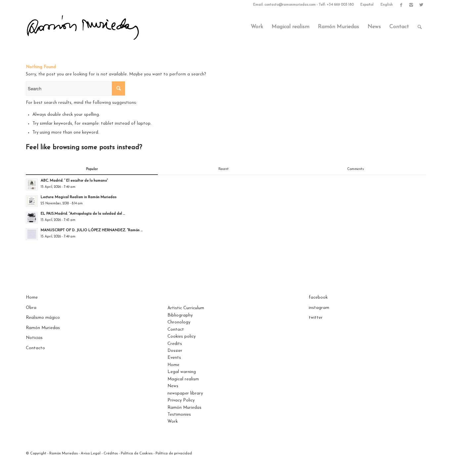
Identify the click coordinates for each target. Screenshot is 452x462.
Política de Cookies (137, 453)
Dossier (174, 351)
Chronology (178, 322)
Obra (31, 308)
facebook (318, 297)
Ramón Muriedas (43, 328)
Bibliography (180, 315)
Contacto (35, 348)
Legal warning (181, 372)
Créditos (111, 453)
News (172, 386)
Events (174, 358)
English (387, 5)
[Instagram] (411, 5)
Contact (175, 329)
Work (172, 421)
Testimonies (179, 414)
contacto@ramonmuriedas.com (290, 5)
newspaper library (185, 393)
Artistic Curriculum (185, 308)
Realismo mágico (43, 317)
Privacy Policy (181, 400)
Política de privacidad (174, 453)
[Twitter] (421, 5)
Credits (174, 344)
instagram (319, 308)
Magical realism (183, 379)
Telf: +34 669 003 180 (336, 5)
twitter (316, 317)
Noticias (34, 338)
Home (32, 297)
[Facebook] (401, 5)
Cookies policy (181, 336)
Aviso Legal (91, 453)
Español (367, 5)
